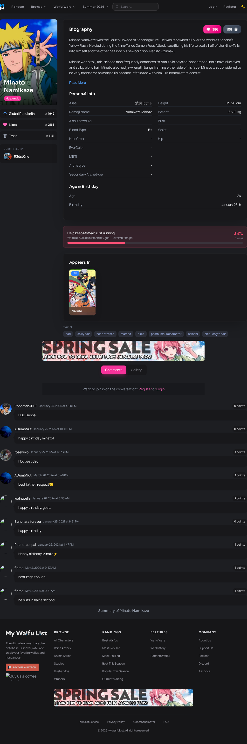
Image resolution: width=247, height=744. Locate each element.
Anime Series (62, 656)
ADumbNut (23, 429)
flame (18, 567)
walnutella (22, 498)
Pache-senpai (25, 544)
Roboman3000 (26, 406)
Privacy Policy (116, 722)
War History (158, 648)
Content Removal (144, 722)
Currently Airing (112, 679)
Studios (59, 663)
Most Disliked (111, 656)
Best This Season (113, 663)
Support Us (206, 648)
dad (68, 334)
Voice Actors (62, 648)
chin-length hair (215, 334)
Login (213, 6)
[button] (39, 6)
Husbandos (61, 671)
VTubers (59, 679)
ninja (141, 334)
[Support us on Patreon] (23, 667)
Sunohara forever (27, 521)
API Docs (204, 671)
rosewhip (21, 452)
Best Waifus (110, 640)
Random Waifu (160, 656)
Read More (77, 82)
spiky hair (83, 334)
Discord (204, 663)
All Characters (63, 640)
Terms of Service (88, 722)
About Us (205, 640)
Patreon (204, 656)
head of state (105, 334)
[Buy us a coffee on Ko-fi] (23, 677)
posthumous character (166, 334)
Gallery (136, 369)
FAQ (166, 722)
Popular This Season (115, 671)
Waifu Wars (158, 640)
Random (17, 6)
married (126, 334)
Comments (113, 369)
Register (229, 6)
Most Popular (111, 648)
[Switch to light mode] (243, 6)
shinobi (193, 334)
